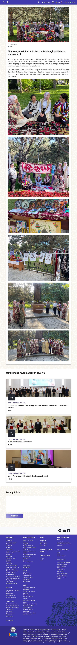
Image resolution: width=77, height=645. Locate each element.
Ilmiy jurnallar (9, 593)
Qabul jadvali (9, 581)
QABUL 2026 (26, 581)
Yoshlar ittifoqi (10, 572)
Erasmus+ (26, 558)
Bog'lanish (9, 545)
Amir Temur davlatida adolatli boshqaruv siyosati (28, 476)
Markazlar (9, 563)
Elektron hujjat (27, 575)
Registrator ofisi (10, 558)
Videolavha (60, 545)
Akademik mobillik (28, 562)
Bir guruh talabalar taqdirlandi (20, 442)
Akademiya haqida (11, 542)
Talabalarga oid (61, 569)
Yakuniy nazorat (61, 575)
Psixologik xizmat (11, 597)
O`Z (58, 2)
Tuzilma (8, 547)
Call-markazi (60, 568)
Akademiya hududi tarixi (13, 576)
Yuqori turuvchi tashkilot (13, 551)
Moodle (25, 572)
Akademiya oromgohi (12, 571)
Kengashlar (9, 549)
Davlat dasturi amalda (29, 587)
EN (68, 2)
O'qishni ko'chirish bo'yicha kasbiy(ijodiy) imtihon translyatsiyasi (12, 605)
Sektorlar (8, 562)
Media (41, 560)
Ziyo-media (26, 595)
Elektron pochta (27, 574)
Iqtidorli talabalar (61, 566)
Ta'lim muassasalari (11, 565)
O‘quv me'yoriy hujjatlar (63, 562)
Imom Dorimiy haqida (63, 542)
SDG (24, 560)
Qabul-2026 (9, 609)
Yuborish (14, 516)
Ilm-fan (8, 592)
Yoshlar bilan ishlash (29, 591)
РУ (64, 2)
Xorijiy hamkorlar (28, 545)
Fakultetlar (9, 556)
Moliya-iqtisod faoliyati (12, 590)
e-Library (25, 570)
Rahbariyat (9, 540)
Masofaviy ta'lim (10, 595)
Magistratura (9, 616)
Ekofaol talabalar (61, 556)
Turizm (42, 558)
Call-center (9, 611)
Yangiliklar (26, 543)
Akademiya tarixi (10, 543)
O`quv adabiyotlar (62, 573)
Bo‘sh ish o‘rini (10, 553)
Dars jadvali (60, 571)
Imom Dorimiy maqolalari (64, 543)
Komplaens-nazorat (11, 583)
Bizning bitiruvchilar (11, 580)
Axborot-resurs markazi (13, 578)
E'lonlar (25, 598)
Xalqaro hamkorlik (28, 596)
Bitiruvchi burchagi (62, 564)
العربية (73, 2)
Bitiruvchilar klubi (11, 574)
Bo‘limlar (8, 560)
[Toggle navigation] (4, 2)
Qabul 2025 (43, 545)
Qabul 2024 (43, 543)
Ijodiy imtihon (10, 613)
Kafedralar (9, 554)
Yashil (58, 552)
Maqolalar (26, 593)
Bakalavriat (9, 614)
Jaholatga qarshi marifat (30, 604)
